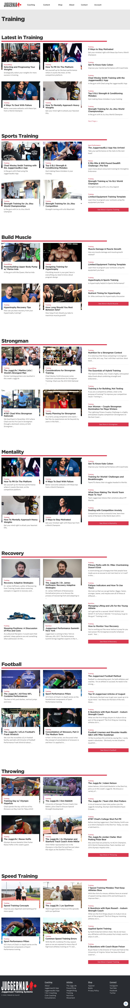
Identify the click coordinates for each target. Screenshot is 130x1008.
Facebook (113, 991)
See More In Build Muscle (108, 304)
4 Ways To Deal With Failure (18, 105)
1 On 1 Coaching (51, 993)
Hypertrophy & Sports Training (103, 280)
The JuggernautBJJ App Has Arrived (106, 148)
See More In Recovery (108, 642)
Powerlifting (8, 64)
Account (97, 5)
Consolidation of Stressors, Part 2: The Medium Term (62, 733)
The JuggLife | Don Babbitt (58, 801)
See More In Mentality (108, 523)
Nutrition (48, 626)
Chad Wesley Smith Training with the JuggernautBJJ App (106, 79)
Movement (70, 998)
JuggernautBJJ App (52, 991)
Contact (84, 5)
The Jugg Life (71, 986)
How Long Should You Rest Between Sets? (59, 308)
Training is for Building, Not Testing (105, 388)
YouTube (113, 988)
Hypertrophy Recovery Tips (17, 307)
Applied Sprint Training (99, 928)
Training (48, 64)
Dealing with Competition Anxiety (105, 510)
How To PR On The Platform (59, 67)
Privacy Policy (93, 991)
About (71, 5)
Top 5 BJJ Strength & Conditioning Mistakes (56, 166)
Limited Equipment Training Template (107, 197)
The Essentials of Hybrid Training (104, 370)
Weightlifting (71, 991)
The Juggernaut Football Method (104, 676)
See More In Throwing (108, 855)
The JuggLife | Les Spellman (59, 905)
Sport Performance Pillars (58, 694)
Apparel (91, 986)
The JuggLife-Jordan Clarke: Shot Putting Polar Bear (104, 838)
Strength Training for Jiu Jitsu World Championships (18, 204)
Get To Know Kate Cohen (100, 65)
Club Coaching (50, 995)
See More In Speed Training (108, 962)
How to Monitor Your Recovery (103, 626)
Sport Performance (94, 145)
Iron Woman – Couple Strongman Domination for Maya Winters (104, 407)
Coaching (31, 5)
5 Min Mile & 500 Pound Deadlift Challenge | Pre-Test (104, 164)
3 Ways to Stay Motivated (100, 49)
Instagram (114, 986)
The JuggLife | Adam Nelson (102, 783)
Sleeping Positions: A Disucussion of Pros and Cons (20, 629)
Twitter (113, 993)
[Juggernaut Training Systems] (12, 5)
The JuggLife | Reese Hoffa (17, 839)
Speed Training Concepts (16, 905)
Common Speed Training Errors (61, 938)
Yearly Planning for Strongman (60, 413)
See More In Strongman (108, 424)
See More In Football (108, 750)
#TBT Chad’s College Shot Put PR (104, 819)
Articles (69, 982)
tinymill (17, 995)
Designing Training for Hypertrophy (56, 268)
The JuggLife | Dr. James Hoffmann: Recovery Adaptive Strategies (60, 585)
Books (90, 988)
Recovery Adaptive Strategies (18, 583)
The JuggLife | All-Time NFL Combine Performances (18, 695)
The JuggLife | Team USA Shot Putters (107, 801)
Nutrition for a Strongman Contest (105, 352)
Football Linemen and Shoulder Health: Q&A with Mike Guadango (107, 733)
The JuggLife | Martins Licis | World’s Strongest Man (18, 371)
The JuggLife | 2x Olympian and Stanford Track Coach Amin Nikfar (62, 840)
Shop (60, 5)
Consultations (50, 998)
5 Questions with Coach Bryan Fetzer (106, 946)
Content (46, 5)
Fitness (90, 161)
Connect (113, 982)
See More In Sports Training (108, 210)
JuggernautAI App (52, 988)
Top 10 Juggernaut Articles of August (106, 694)
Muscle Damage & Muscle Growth (104, 249)
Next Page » (92, 121)
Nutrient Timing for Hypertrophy (104, 293)
